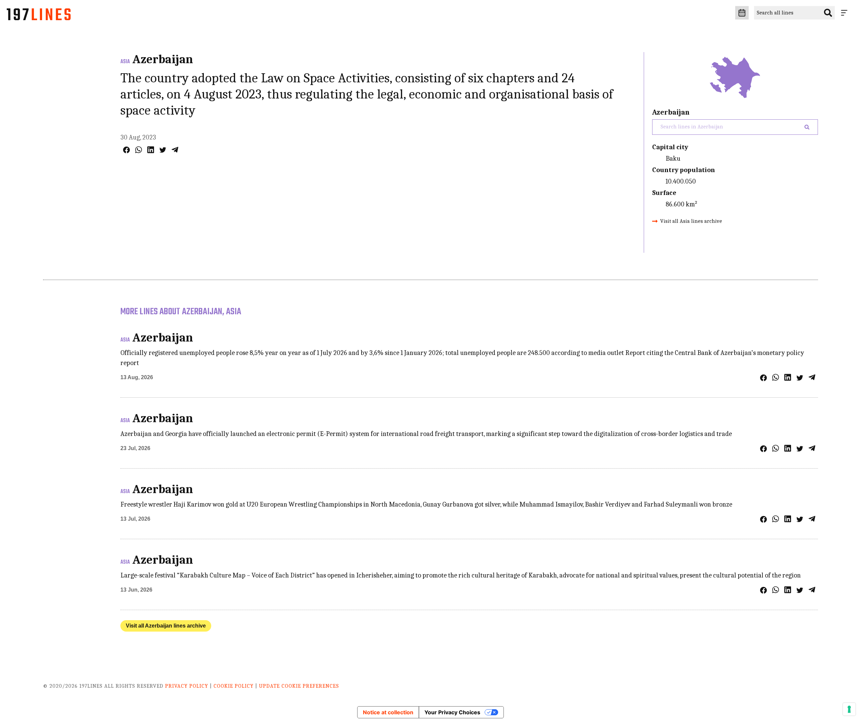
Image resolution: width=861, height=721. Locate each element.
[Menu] (845, 12)
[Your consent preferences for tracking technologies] (849, 709)
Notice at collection (388, 712)
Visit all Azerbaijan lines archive (166, 626)
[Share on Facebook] (126, 150)
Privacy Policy (186, 686)
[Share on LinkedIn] (150, 150)
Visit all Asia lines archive (691, 221)
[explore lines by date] (742, 12)
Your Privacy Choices (452, 712)
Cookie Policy (234, 686)
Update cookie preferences (299, 686)
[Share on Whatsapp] (138, 150)
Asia (125, 61)
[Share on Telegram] (175, 150)
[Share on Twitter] (162, 150)
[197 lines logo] (38, 16)
